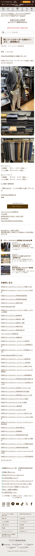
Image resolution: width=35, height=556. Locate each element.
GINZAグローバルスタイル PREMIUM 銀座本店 (14, 295)
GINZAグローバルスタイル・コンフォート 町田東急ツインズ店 (17, 350)
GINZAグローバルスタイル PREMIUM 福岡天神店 (14, 447)
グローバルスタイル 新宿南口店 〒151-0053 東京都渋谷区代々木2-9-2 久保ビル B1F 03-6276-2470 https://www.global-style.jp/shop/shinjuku (12, 216)
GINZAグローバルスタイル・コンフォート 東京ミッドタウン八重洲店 (17, 311)
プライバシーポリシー (7, 531)
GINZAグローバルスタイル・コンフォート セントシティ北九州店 (17, 452)
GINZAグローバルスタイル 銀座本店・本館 (12, 319)
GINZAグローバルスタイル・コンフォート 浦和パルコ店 (16, 366)
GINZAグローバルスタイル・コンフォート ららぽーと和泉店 (17, 417)
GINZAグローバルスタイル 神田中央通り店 (12, 330)
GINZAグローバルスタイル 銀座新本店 (11, 315)
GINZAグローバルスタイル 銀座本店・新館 (12, 323)
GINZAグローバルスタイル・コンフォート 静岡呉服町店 (16, 375)
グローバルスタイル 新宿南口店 (9, 333)
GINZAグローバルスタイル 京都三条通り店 (12, 427)
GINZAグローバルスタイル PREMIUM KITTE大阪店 (15, 391)
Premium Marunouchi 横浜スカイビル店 (11, 355)
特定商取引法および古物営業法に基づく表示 (8, 535)
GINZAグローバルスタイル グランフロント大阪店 (14, 398)
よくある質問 (5, 521)
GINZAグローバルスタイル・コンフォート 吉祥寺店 (15, 341)
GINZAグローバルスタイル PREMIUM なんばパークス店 (16, 395)
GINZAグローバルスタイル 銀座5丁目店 (12, 326)
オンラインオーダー (6, 460)
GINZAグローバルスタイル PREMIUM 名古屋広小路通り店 (17, 379)
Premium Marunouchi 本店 (8, 306)
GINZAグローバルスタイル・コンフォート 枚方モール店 (16, 413)
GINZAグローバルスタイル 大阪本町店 (11, 406)
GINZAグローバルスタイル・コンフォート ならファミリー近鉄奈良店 (17, 423)
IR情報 (3, 528)
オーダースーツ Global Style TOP (7, 514)
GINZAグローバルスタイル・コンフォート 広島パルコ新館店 (17, 439)
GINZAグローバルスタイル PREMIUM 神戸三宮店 (14, 435)
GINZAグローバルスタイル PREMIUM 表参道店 (14, 299)
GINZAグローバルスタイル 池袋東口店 (11, 337)
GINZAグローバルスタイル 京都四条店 (11, 431)
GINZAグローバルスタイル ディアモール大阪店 (14, 402)
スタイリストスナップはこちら (17, 27)
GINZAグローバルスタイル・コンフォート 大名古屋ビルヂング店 (17, 383)
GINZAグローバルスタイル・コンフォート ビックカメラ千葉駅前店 (17, 370)
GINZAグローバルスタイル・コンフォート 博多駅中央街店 (17, 444)
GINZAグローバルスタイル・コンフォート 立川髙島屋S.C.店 (17, 345)
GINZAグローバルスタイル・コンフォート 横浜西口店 (16, 359)
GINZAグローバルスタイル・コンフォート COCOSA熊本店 (17, 456)
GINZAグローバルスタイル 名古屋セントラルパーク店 (16, 388)
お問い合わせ (5, 525)
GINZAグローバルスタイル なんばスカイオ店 (13, 409)
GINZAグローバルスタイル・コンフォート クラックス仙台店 (17, 291)
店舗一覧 (4, 518)
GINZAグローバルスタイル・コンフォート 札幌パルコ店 (16, 286)
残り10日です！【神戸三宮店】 (10, 230)
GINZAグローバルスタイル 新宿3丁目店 (12, 303)
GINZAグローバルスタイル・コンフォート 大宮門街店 (16, 362)
